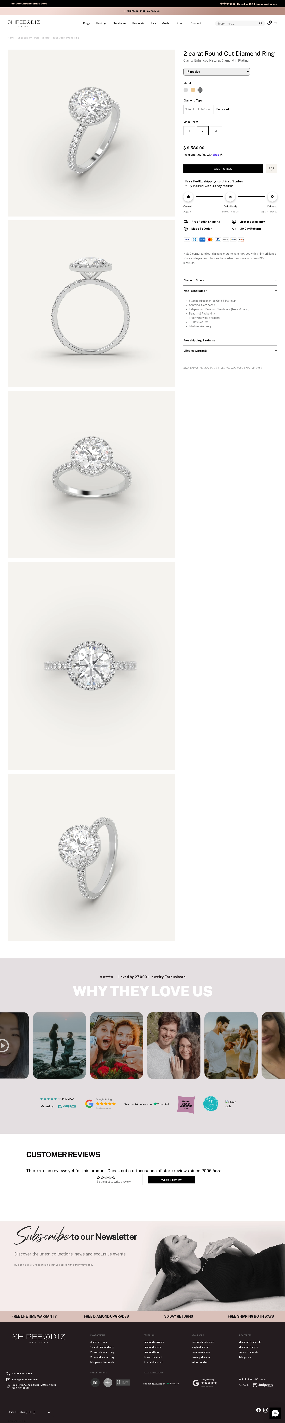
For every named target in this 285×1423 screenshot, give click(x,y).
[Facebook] (258, 1410)
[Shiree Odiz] (24, 23)
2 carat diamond (153, 1362)
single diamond (200, 1347)
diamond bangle (248, 1347)
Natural (189, 109)
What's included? (195, 290)
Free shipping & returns (199, 340)
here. (217, 1170)
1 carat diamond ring (102, 1347)
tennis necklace (201, 1352)
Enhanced (222, 109)
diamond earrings (154, 1342)
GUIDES (166, 23)
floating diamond (201, 1357)
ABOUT (181, 23)
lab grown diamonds (102, 1362)
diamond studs (152, 1347)
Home (11, 37)
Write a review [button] (171, 1179)
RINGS (86, 23)
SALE (153, 23)
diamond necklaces (203, 1342)
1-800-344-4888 (22, 1373)
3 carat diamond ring (102, 1357)
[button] (275, 1413)
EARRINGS (101, 23)
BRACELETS (138, 23)
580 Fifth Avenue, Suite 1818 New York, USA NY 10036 (34, 1386)
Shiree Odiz (20, 1421)
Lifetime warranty (195, 350)
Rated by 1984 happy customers (257, 4)
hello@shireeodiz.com (25, 1379)
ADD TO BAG (223, 168)
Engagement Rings (28, 37)
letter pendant (200, 1362)
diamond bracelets (250, 1342)
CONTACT (196, 23)
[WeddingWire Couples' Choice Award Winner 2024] (232, 1106)
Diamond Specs (193, 280)
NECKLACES (119, 23)
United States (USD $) (21, 1412)
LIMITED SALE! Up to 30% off (142, 11)
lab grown (245, 1357)
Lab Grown (205, 109)
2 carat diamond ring (102, 1352)
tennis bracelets (248, 1352)
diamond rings (98, 1342)
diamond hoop (152, 1352)
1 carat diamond (153, 1357)
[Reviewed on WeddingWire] (210, 1110)
